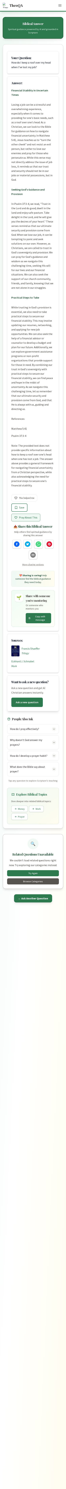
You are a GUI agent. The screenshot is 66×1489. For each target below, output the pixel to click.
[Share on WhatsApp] (38, 544)
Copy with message (40, 618)
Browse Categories (33, 881)
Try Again (33, 873)
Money (21, 808)
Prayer (21, 816)
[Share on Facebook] (16, 544)
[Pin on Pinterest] (49, 544)
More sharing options (33, 564)
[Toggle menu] (60, 5)
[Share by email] (33, 555)
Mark (14, 666)
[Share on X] (27, 544)
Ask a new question (27, 702)
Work (38, 808)
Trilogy (25, 653)
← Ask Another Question (33, 898)
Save (21, 507)
